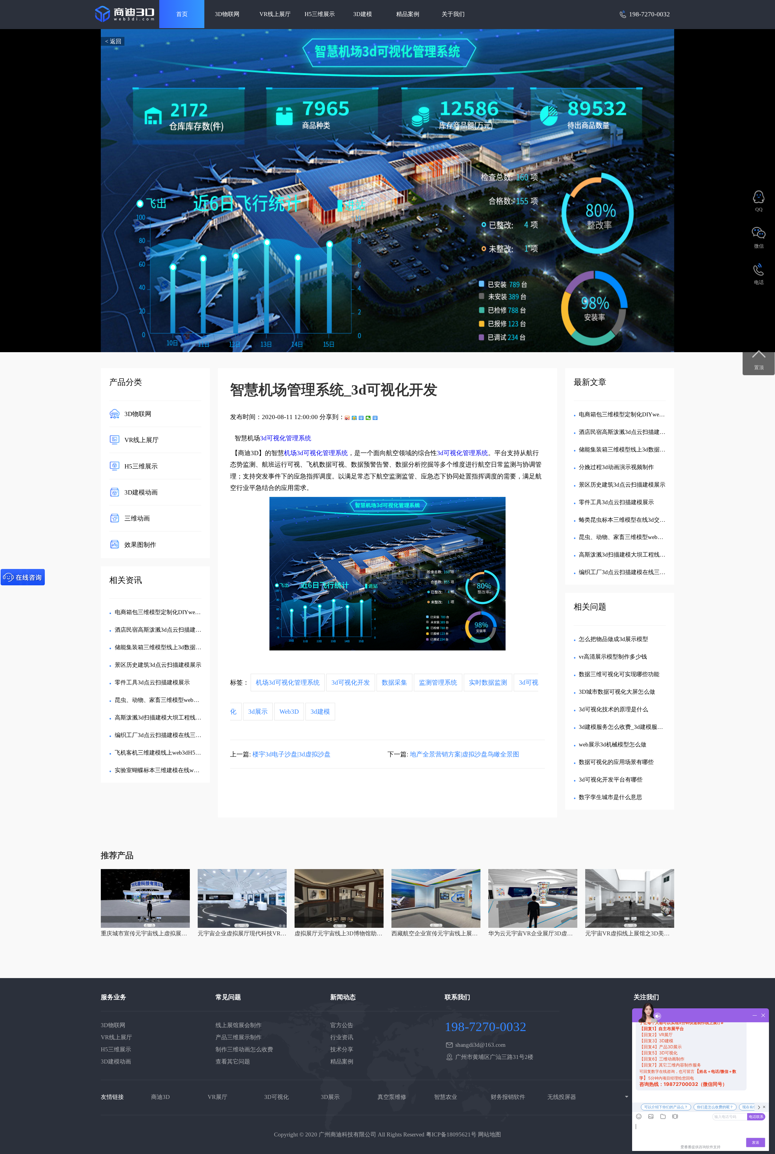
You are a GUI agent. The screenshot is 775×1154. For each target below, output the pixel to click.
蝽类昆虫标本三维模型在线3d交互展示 (628, 520)
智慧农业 (445, 1097)
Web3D (289, 711)
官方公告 (341, 1025)
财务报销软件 (508, 1097)
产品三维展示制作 (239, 1037)
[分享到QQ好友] (361, 418)
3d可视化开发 (350, 682)
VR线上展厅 (275, 14)
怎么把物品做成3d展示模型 (613, 639)
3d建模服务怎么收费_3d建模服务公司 (626, 727)
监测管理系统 (438, 682)
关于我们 (453, 14)
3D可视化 (276, 1097)
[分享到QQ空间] (354, 418)
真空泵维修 (392, 1097)
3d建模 (320, 711)
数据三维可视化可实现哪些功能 (619, 674)
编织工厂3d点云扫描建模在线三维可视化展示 (172, 735)
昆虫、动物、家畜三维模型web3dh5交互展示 (172, 700)
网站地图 (489, 1134)
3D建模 (362, 14)
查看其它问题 (233, 1061)
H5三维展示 (320, 14)
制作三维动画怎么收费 (244, 1049)
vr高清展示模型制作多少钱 (613, 656)
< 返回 (113, 41)
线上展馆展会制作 (239, 1025)
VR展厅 (217, 1097)
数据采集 (394, 682)
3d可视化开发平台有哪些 (610, 779)
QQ (759, 209)
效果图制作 (140, 544)
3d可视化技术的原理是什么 (613, 709)
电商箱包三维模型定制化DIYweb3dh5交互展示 (174, 612)
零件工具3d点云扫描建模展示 (152, 682)
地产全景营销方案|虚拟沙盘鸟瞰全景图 (464, 754)
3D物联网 (227, 14)
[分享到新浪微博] (347, 418)
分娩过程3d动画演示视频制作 (616, 467)
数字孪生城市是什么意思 (610, 797)
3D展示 (330, 1097)
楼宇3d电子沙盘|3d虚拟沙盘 (291, 754)
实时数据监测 (488, 682)
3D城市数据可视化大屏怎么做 (617, 692)
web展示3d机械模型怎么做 (612, 744)
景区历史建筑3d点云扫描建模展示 (158, 665)
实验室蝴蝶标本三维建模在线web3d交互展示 (171, 770)
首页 (182, 14)
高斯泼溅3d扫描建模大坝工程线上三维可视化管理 (178, 717)
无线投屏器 (561, 1097)
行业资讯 (341, 1037)
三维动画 (137, 518)
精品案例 (407, 14)
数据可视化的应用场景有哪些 (616, 762)
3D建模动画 (141, 492)
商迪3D (160, 1097)
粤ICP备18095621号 (451, 1134)
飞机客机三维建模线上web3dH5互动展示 (166, 752)
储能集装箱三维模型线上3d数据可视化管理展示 (175, 647)
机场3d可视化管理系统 (316, 453)
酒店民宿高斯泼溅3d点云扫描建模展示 (164, 630)
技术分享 (341, 1049)
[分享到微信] (368, 418)
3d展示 (258, 711)
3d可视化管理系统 (285, 438)
